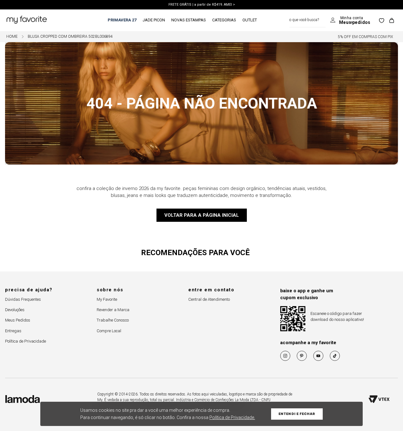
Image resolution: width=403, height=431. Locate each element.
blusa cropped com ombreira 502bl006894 (70, 37)
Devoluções (15, 309)
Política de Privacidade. (232, 417)
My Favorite (107, 299)
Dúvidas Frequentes (23, 299)
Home (12, 37)
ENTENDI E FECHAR (297, 414)
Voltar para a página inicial (201, 215)
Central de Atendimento (209, 299)
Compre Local (109, 330)
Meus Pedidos (17, 320)
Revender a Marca (113, 309)
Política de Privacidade (25, 341)
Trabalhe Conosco (113, 320)
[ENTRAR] (350, 20)
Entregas (13, 330)
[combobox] (307, 20)
